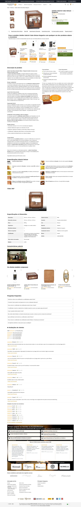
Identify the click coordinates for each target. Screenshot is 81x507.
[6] (55, 14)
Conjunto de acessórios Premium (42, 49)
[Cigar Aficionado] (16, 467)
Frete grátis (12, 1)
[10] (14, 330)
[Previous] (8, 31)
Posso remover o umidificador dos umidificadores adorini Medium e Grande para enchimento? (26, 319)
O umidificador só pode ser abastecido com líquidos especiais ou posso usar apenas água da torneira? (28, 308)
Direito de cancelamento (23, 487)
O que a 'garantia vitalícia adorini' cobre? (16, 311)
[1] (31, 54)
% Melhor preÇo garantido (61, 1)
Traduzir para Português (12, 345)
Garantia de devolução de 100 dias (25, 484)
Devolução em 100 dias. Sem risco (50, 431)
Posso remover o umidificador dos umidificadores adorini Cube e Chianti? (22, 305)
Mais (50, 4)
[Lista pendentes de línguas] (68, 504)
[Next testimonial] (71, 451)
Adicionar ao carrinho (62, 23)
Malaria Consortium (34, 503)
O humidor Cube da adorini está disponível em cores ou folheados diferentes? (23, 302)
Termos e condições (10, 493)
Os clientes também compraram (57, 31)
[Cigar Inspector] (40, 467)
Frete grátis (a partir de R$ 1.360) (17, 431)
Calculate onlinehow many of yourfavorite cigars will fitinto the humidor (55, 98)
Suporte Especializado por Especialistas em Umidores (54, 438)
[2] (53, 14)
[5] (35, 54)
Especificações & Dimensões (35, 31)
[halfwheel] (64, 467)
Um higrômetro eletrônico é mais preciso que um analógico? (19, 322)
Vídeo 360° (26, 31)
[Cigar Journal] (28, 467)
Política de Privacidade (11, 495)
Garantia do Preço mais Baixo (49, 434)
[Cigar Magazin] (52, 467)
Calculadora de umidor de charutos (25, 492)
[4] (54, 14)
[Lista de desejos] (73, 4)
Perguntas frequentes (69, 31)
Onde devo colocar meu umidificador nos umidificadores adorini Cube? (21, 299)
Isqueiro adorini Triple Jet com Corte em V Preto (52, 49)
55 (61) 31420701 (73, 1)
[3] (33, 54)
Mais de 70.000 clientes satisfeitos (45, 1)
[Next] (73, 31)
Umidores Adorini (40, 486)
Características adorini (46, 31)
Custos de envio (10, 490)
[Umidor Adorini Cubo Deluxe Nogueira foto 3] (12, 26)
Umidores (39, 484)
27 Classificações (62, 13)
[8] (56, 14)
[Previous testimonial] (10, 451)
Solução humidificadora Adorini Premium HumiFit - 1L (32, 51)
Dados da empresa (22, 490)
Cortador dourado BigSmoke (64, 284)
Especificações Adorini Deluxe (17, 31)
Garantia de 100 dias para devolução (27, 1)
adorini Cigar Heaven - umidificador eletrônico (23, 49)
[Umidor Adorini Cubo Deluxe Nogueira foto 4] (12, 13)
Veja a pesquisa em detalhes (45, 505)
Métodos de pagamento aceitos (24, 489)
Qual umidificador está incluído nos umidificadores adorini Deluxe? (21, 316)
